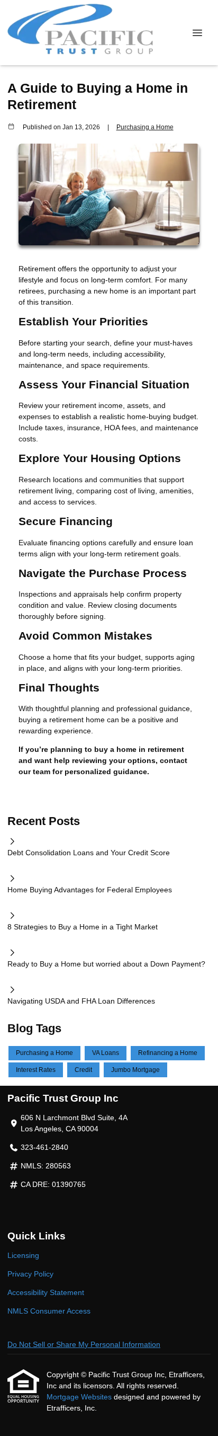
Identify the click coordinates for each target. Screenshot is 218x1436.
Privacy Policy (30, 1274)
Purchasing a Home (145, 126)
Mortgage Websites (80, 1397)
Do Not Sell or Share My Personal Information (83, 1344)
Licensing (23, 1255)
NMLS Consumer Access (48, 1311)
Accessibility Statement (45, 1292)
